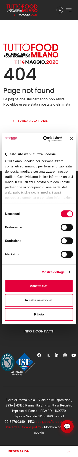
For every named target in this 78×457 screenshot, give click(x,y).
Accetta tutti (39, 286)
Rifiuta (39, 314)
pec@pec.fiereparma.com (54, 421)
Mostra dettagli (53, 272)
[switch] (67, 227)
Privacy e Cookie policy (23, 427)
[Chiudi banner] (71, 138)
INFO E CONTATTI (39, 331)
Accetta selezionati (39, 300)
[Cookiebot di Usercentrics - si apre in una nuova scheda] (45, 139)
